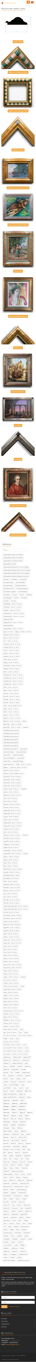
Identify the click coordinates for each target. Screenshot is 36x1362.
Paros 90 (13, 1165)
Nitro (29, 1149)
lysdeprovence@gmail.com (12, 1344)
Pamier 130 (6, 1162)
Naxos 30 (5, 1143)
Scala (4, 1199)
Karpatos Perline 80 (17, 1063)
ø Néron (5, 1254)
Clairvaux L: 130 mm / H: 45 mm (11, 804)
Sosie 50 (13, 1211)
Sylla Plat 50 (6, 1220)
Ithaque (5, 1038)
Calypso (5, 767)
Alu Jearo (14, 595)
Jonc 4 (26, 1048)
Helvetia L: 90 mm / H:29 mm (10, 1004)
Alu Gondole (6, 595)
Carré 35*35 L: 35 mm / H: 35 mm (12, 776)
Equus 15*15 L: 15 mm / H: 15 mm (12, 964)
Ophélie (11, 1155)
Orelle (4, 1159)
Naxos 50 (13, 1143)
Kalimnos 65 (26, 1060)
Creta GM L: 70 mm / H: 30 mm (11, 838)
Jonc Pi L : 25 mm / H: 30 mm (20, 1054)
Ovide (27, 1159)
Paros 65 (5, 1165)
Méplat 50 (5, 1115)
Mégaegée (6, 1106)
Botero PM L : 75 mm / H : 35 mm (12, 727)
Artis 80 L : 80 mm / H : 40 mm (11, 696)
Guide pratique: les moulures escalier (12, 561)
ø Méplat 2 (6, 1248)
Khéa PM (19, 1066)
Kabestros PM (27, 1057)
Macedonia (19, 1091)
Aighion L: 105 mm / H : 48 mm (23, 632)
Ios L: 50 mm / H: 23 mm (9, 1035)
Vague (9, 1226)
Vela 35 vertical (25, 1226)
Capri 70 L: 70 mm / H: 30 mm (11, 770)
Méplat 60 (13, 1115)
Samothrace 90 (17, 1196)
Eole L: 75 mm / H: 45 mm (10, 949)
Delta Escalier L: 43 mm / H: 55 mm (12, 869)
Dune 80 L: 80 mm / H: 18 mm (11, 912)
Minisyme (20, 1128)
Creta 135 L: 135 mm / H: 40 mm (11, 835)
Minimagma (6, 1128)
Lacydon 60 (11, 1075)
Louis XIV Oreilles (14, 1085)
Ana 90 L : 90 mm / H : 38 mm (11, 653)
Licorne (29, 1082)
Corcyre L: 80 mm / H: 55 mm (11, 816)
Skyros (19, 1205)
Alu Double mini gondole (9, 591)
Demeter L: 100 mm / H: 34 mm (11, 872)
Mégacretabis (23, 1103)
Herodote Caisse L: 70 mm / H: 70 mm (13, 1011)
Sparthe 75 (6, 1214)
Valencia (16, 1226)
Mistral (16, 1131)
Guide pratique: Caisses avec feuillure (13, 554)
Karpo (26, 1063)
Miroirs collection (7, 1131)
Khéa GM (12, 1066)
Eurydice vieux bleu (18, 150)
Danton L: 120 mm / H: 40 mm (11, 857)
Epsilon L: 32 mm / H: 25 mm (10, 961)
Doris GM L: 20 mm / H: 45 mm (11, 900)
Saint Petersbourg (21, 1189)
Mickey (20, 1115)
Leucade (5, 1082)
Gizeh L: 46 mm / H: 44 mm (10, 992)
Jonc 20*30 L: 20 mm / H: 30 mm (11, 1045)
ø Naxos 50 (6, 1251)
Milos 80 (27, 1119)
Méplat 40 (29, 1112)
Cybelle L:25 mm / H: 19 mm (10, 847)
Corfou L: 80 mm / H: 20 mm (10, 820)
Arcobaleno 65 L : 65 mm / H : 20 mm (13, 681)
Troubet (30, 1223)
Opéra (5, 1155)
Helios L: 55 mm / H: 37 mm (10, 1001)
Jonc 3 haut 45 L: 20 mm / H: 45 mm (12, 1048)
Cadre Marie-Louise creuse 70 (11, 736)
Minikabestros (21, 1125)
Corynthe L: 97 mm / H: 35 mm (11, 829)
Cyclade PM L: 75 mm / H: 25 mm (12, 853)
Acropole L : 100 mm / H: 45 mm (11, 610)
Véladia (12, 1229)
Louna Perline (6, 1088)
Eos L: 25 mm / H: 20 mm (10, 952)
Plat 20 (16, 1174)
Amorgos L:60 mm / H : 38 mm (11, 647)
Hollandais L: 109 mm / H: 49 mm (12, 1020)
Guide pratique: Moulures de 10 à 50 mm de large (15, 567)
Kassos (5, 1066)
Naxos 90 (28, 1143)
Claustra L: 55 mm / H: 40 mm (11, 807)
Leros (24, 1078)
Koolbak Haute (26, 1072)
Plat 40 (23, 1174)
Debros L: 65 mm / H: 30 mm (10, 860)
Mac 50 (12, 1091)
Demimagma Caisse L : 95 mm (11, 875)
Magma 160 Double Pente (10, 1097)
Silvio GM (5, 1202)
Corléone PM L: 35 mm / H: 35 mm (12, 826)
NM (4, 1152)
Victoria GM (18, 1233)
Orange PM (27, 1155)
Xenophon (6, 1236)
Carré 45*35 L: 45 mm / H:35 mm (11, 779)
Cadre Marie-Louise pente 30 (10, 739)
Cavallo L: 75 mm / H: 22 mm (10, 792)
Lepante (18, 1078)
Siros (13, 1205)
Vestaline (24, 1229)
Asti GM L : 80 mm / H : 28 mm (11, 699)
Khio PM (5, 1072)
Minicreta (15, 1122)
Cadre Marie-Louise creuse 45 (11, 733)
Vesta (17, 1229)
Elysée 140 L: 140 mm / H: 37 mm (12, 943)
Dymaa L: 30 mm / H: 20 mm (10, 921)
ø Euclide (5, 1242)
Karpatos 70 (6, 1063)
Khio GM (23, 1069)
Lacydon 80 (19, 1075)
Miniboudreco (6, 1122)
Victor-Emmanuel (7, 1233)
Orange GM (18, 1155)
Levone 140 (22, 1082)
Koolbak (17, 1072)
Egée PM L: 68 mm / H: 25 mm (11, 931)
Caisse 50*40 (6, 755)
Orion (10, 1159)
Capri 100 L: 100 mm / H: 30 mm (18, 767)
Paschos (20, 1165)
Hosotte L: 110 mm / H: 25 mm (11, 1026)
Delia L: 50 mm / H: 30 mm (10, 863)
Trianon (18, 1223)
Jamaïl (11, 1038)
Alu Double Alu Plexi (8, 588)
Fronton (22, 986)
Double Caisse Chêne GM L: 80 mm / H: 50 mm (15, 906)
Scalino (18, 1199)
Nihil (24, 1149)
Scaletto (11, 1199)
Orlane (16, 1159)
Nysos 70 (17, 1152)
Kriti (4, 1075)
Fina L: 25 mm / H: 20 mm (10, 980)
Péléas (5, 1168)
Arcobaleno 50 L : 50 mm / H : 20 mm (13, 678)
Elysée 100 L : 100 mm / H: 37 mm (12, 940)
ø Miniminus (14, 1248)
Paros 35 (29, 1162)
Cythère (25, 853)
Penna (11, 1168)
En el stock (4, 1321)
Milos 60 (21, 1119)
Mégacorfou (6, 1103)
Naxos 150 (6, 1140)
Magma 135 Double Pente (10, 1094)
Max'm (22, 1100)
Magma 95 (22, 1097)
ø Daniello (22, 1239)
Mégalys (13, 1109)
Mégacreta (14, 1103)
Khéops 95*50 (15, 1069)
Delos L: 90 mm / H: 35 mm (10, 866)
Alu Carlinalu (23, 579)
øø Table (19, 1257)
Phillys (17, 1168)
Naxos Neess (16, 1146)
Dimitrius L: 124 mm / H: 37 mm (11, 890)
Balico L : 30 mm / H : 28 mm (11, 712)
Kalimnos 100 (6, 1060)
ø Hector (13, 1242)
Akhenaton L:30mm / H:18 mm (11, 635)
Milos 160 (13, 1119)
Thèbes (26, 1220)
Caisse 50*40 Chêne (18, 755)
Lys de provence (9, 3)
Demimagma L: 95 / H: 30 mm (11, 878)
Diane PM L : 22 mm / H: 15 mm (11, 887)
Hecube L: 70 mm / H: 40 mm (11, 998)
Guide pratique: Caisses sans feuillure (13, 557)
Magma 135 (28, 1091)
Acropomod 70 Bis (8, 619)
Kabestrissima (7, 1057)
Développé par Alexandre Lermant (10, 1359)
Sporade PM (24, 1214)
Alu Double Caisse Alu (22, 588)
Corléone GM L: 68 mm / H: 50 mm (12, 823)
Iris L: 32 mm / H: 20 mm (25, 1035)
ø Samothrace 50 (23, 1254)
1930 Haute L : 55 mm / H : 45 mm (12, 607)
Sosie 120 (6, 1211)
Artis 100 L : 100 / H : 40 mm (10, 693)
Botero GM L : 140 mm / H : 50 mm (12, 724)
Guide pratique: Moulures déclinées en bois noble (15, 576)
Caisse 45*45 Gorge (8, 752)
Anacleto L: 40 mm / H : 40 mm (11, 656)
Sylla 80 (28, 1217)
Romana (5, 1189)
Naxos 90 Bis (6, 1146)
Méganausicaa (22, 1109)
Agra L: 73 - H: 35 (7, 632)
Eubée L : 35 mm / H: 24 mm (10, 977)
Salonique (13, 1193)
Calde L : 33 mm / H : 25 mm (23, 764)
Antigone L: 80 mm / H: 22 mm (11, 668)
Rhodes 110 (12, 1180)
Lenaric (12, 1078)
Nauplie (28, 1134)
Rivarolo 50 (6, 1183)
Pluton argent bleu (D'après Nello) (18, 225)
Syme (14, 1220)
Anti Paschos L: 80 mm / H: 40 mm (12, 665)
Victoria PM (26, 1233)
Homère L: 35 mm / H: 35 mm (11, 1023)
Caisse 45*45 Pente (21, 752)
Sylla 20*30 (14, 1217)
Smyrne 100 (27, 1205)
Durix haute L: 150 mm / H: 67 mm (12, 918)
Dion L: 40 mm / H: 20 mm (10, 893)
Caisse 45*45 (23, 749)
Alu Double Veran (22, 591)
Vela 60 (5, 1229)
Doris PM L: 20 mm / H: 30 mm (11, 903)
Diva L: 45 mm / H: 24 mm (10, 897)
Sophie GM (28, 1208)
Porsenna (25, 1177)
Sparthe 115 (28, 1211)
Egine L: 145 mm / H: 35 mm (10, 934)
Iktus (20, 1032)
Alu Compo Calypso (8, 582)
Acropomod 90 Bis (8, 625)
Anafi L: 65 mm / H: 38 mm (10, 659)
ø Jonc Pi (20, 1242)
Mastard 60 (15, 1100)
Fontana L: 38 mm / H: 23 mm (11, 983)
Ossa (21, 1159)
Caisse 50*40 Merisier (9, 758)
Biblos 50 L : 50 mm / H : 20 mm (11, 718)
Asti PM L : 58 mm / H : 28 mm (11, 702)
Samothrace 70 (7, 1196)
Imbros (26, 1032)
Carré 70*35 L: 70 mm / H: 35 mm (12, 786)
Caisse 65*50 (20, 758)
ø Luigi (15, 1245)
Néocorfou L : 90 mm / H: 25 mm (11, 1149)
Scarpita (24, 1199)
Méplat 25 (22, 1112)
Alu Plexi (16, 598)
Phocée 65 (6, 1171)
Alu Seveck (24, 598)
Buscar (4, 1307)
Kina (11, 1072)
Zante (12, 1236)
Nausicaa (5, 1137)
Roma (26, 1186)
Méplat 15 (14, 1112)
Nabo (22, 1134)
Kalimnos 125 (16, 1060)
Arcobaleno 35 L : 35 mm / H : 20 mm (13, 675)
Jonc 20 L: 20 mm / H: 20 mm (11, 1041)
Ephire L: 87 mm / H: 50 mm (10, 955)
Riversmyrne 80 (19, 1186)
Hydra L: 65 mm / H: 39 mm (10, 1029)
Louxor (14, 1088)
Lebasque (27, 1075)
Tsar (4, 1226)
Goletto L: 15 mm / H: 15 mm (10, 995)
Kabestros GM (17, 1057)
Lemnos (5, 1078)
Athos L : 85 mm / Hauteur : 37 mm (12, 706)
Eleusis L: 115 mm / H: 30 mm (11, 937)
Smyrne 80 (15, 1208)
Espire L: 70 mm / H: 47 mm (10, 974)
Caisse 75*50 (6, 761)
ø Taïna (5, 1257)
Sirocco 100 (22, 1202)
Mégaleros (6, 1109)
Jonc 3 (24, 1045)
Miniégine (5, 1125)
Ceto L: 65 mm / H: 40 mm (10, 798)
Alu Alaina (6, 579)
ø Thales (12, 1257)
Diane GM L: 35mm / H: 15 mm (11, 884)
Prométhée (18, 425)
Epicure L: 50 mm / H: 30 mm (11, 958)
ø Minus (22, 1248)
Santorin (26, 1196)
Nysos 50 (10, 1152)
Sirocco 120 (6, 1205)
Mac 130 (5, 1091)
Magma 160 (22, 1094)
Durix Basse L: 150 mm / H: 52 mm (12, 915)
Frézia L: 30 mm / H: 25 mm (10, 986)
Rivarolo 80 (14, 1183)
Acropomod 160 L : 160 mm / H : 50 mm (13, 616)
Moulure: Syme (18, 42)
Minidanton (23, 1122)
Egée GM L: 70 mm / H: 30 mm (11, 927)
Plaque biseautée (7, 1174)
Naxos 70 (20, 1143)
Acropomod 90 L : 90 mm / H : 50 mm (13, 628)
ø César (26, 1236)
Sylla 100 (5, 1217)
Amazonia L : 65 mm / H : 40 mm (11, 644)
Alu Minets (29, 595)
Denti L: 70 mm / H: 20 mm (10, 881)
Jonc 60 (27, 1051)
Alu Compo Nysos (8, 585)
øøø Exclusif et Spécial (9, 1260)
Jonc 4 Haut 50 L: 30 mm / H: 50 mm (12, 1051)
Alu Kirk (22, 595)
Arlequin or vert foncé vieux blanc (18, 72)
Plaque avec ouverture (17, 1171)
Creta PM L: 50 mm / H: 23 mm (11, 841)
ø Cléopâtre (15, 1239)
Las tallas (4, 1318)
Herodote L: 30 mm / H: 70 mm (11, 1014)
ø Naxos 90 (23, 1251)
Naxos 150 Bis (15, 1140)
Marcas (29, 1097)
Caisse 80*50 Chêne (18, 761)
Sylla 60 (21, 1217)
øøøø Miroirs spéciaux (23, 1260)
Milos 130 (5, 1119)
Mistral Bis (23, 1131)
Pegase (27, 1165)
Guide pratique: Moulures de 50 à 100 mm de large (16, 573)
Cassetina (23, 789)
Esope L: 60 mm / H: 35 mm (10, 971)
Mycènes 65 (6, 1134)
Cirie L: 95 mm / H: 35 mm (10, 801)
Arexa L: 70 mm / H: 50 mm (10, 687)
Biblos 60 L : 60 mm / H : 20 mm (11, 721)
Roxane (12, 1189)
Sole (21, 1208)
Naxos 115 (13, 1137)
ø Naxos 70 (15, 1251)
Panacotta (14, 1162)
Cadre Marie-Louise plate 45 (10, 749)
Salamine (5, 1193)
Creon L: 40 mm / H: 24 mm (10, 832)
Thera (4, 1223)
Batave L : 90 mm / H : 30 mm (11, 715)
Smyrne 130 (6, 1208)
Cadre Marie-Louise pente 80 (10, 746)
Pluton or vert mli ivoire (18, 391)
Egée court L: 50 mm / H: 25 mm (11, 924)
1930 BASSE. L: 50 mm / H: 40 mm (12, 604)
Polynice (18, 1177)
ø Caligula (19, 1236)
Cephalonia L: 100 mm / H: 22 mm (12, 795)
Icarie (21, 1029)
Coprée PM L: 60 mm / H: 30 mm (11, 813)
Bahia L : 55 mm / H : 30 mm (10, 709)
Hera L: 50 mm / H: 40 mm (10, 1008)
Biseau (24, 721)
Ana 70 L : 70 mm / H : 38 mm (11, 650)
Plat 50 (29, 1174)
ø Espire (30, 1239)
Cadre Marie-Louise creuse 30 (11, 730)
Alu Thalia (6, 601)
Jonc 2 (17, 1038)
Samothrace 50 (22, 1193)
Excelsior (23, 977)
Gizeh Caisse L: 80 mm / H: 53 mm (12, 989)
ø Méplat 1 (22, 1245)
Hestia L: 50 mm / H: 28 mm (10, 1017)
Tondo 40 (11, 1223)
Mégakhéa (14, 1106)
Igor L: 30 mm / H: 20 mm (10, 1032)
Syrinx (19, 1220)
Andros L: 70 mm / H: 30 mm (10, 662)
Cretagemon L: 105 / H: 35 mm (11, 844)
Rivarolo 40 (29, 1180)
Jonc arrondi (6, 1054)
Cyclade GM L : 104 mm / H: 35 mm (12, 850)
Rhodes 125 (21, 1180)
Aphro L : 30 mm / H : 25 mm (10, 672)
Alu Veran (13, 601)
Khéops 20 (27, 1066)
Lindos (5, 1085)
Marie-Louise (6, 1100)
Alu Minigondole (7, 598)
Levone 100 (13, 1082)
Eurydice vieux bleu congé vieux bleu (18, 188)
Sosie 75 (20, 1211)
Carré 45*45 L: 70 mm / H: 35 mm (12, 783)
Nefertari (24, 1146)
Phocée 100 (24, 1168)
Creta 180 (25, 835)
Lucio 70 (21, 1088)
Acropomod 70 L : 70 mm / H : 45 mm (13, 622)
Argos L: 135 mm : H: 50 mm (10, 690)
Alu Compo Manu (20, 582)
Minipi (13, 1128)
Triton (24, 1223)
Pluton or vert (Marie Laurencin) (18, 316)
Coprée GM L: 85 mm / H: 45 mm (11, 810)
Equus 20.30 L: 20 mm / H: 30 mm (12, 967)
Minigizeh (13, 1125)
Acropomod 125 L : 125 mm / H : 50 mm (13, 613)
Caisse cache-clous (8, 764)
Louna (22, 1085)
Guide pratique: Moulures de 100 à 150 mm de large (16, 570)
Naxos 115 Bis (22, 1137)
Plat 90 (11, 1177)
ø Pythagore (13, 1254)
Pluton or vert (18, 271)
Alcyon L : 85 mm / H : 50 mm (11, 638)
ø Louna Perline (7, 1245)
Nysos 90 (25, 1152)
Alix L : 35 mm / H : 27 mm (10, 641)
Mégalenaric (22, 1106)
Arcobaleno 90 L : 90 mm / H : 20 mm (13, 684)
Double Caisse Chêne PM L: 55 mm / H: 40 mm (15, 909)
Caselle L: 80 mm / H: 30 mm (10, 789)
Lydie (27, 1088)
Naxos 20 (24, 1140)
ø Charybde (6, 1239)
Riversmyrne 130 (7, 1186)
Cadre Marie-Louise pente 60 (10, 742)
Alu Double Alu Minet (20, 585)
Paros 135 (22, 1162)
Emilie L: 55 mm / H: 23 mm (10, 946)
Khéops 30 (6, 1069)
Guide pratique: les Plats (9, 564)
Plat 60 (5, 1177)
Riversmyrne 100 (24, 1183)
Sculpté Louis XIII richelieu (18, 506)
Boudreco (25, 727)
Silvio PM (13, 1202)
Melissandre (6, 1112)
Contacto (4, 1326)
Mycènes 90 (15, 1134)
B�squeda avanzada (13, 1306)
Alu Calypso (14, 579)
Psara (4, 1180)
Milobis (27, 1115)
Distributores (5, 1324)
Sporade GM (15, 1214)
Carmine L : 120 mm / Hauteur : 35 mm (13, 773)
